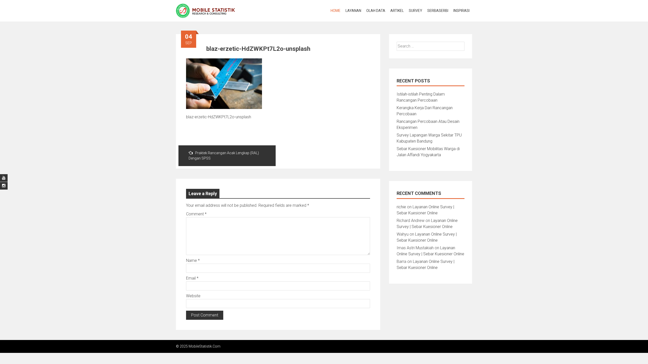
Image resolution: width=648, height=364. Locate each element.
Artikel (397, 11)
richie (401, 206)
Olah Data (375, 11)
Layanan (353, 11)
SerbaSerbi (437, 11)
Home (335, 11)
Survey (415, 11)
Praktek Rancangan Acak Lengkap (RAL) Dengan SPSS (224, 155)
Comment (196, 214)
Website (193, 295)
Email (192, 278)
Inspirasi (461, 11)
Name (193, 260)
